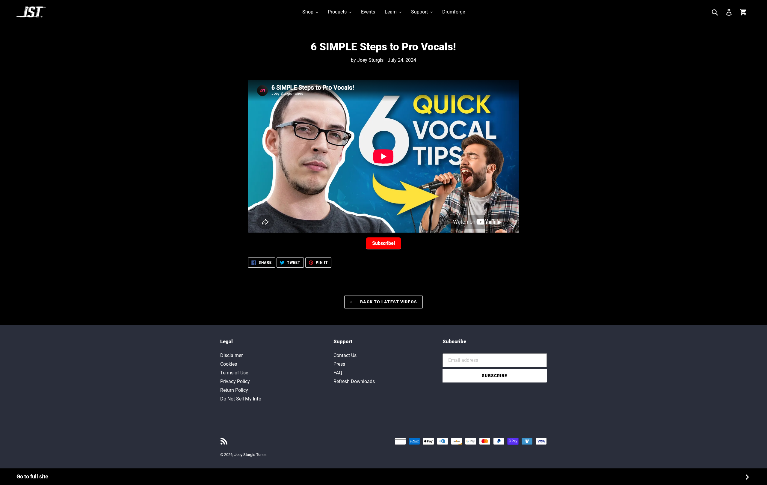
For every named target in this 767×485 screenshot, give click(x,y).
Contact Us (345, 355)
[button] (310, 11)
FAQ (337, 373)
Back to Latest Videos (388, 301)
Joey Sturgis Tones (250, 454)
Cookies (228, 364)
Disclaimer (231, 355)
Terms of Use (234, 373)
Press (339, 364)
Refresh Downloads (354, 381)
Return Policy (234, 390)
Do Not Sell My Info (240, 399)
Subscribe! (383, 243)
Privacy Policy (235, 381)
